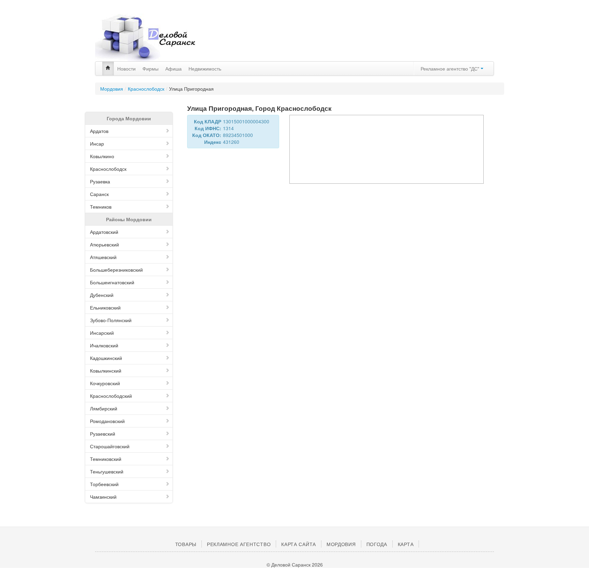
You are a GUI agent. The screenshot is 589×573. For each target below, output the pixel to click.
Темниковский (105, 458)
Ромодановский (107, 421)
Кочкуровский (105, 383)
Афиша (173, 68)
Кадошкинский (106, 358)
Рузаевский (102, 433)
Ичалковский (104, 345)
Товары (185, 544)
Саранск (99, 194)
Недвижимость (204, 68)
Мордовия (111, 88)
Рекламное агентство (239, 544)
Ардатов (99, 130)
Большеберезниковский (116, 269)
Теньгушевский (106, 471)
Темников (100, 206)
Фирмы (150, 68)
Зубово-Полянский (111, 320)
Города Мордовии (129, 118)
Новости (126, 68)
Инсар (97, 143)
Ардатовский (104, 231)
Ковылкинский (105, 370)
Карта (406, 544)
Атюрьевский (104, 244)
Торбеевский (104, 484)
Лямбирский (103, 408)
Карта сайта (298, 544)
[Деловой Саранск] (158, 37)
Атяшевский (103, 257)
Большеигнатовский (112, 282)
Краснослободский (111, 395)
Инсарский (102, 332)
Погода (376, 544)
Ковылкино (102, 156)
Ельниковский (105, 307)
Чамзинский (103, 496)
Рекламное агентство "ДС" (451, 68)
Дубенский (102, 294)
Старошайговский (110, 446)
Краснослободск (146, 88)
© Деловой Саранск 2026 (295, 564)
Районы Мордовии (129, 219)
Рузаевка (100, 181)
